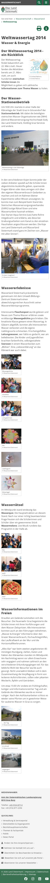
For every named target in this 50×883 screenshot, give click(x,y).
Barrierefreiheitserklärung (14, 874)
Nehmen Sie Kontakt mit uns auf (19, 848)
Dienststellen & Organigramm (16, 824)
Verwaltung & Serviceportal (15, 820)
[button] (39, 2)
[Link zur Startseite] (9, 9)
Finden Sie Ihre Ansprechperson (18, 843)
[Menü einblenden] (46, 2)
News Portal (8, 837)
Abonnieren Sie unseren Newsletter (20, 863)
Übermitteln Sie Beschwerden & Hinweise (23, 853)
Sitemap (32, 874)
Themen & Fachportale (13, 830)
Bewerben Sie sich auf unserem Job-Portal (24, 858)
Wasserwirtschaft (23, 18)
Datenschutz (43, 871)
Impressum (30, 871)
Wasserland (39, 18)
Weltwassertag (10, 21)
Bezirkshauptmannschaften (15, 827)
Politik (5, 833)
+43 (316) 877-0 (16, 805)
